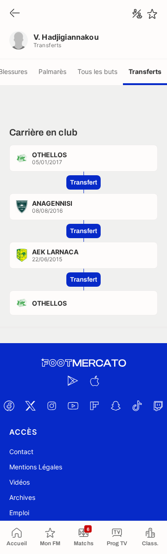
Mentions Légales (35, 467)
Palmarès (52, 71)
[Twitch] (158, 405)
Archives (22, 497)
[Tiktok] (137, 405)
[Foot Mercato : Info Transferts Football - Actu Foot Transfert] (83, 363)
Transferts (144, 71)
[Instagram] (51, 405)
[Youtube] (73, 405)
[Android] (73, 381)
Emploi (19, 513)
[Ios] (94, 381)
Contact (21, 452)
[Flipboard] (94, 405)
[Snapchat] (115, 405)
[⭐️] (152, 13)
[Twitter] (30, 405)
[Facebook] (9, 405)
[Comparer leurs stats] (137, 13)
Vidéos (19, 482)
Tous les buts (97, 71)
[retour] (14, 13)
